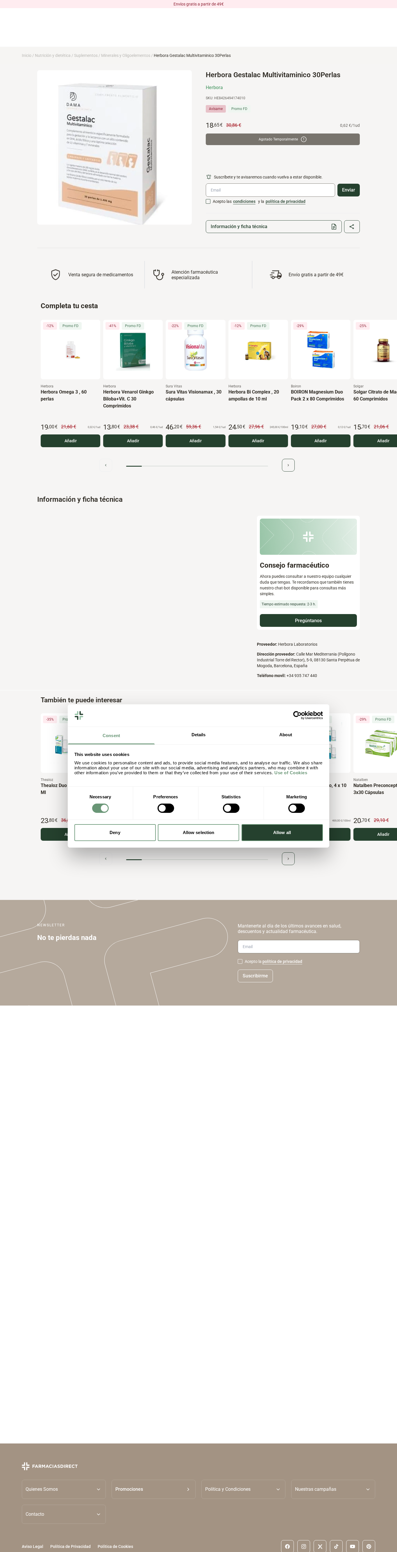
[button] (154, 1489)
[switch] (166, 808)
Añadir (71, 440)
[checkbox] (208, 201)
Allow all (282, 832)
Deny (115, 832)
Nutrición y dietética (53, 55)
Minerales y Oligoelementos (125, 55)
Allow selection (198, 832)
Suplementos (86, 55)
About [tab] (285, 734)
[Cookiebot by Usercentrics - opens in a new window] (297, 715)
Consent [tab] (111, 735)
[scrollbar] (197, 466)
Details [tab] (199, 734)
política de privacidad (285, 201)
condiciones (244, 201)
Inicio (26, 55)
